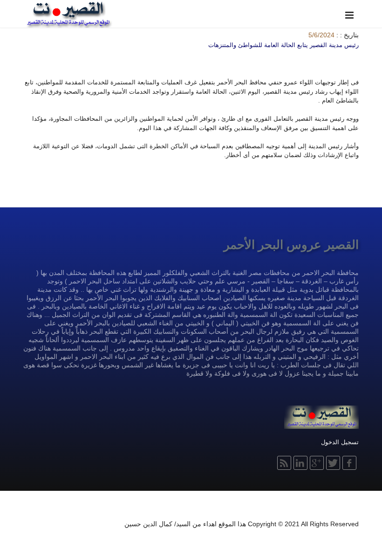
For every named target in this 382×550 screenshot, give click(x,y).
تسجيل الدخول (340, 442)
